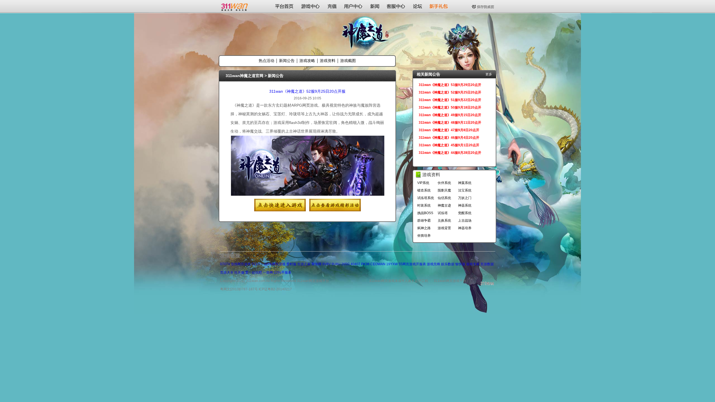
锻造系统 (424, 190)
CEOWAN (377, 264)
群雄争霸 (424, 220)
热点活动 (266, 60)
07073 (225, 264)
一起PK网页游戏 (273, 264)
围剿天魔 (444, 190)
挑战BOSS (425, 213)
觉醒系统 (464, 213)
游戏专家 (473, 264)
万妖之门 (464, 198)
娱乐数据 (447, 264)
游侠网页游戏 (241, 264)
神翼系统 (464, 183)
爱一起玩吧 (253, 272)
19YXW (392, 264)
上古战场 (464, 220)
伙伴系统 (444, 183)
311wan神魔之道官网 (244, 75)
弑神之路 (424, 228)
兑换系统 (444, 220)
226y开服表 (282, 272)
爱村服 (291, 264)
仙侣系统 (444, 198)
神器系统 (464, 205)
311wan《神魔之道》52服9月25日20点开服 (307, 91)
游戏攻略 (307, 60)
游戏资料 (327, 60)
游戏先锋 (433, 264)
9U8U (336, 264)
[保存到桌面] (483, 6)
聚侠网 (316, 264)
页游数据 (487, 264)
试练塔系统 (425, 198)
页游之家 (304, 264)
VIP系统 (423, 183)
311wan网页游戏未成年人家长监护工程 (398, 281)
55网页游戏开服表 (412, 264)
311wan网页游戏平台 (450, 281)
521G (256, 264)
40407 (355, 264)
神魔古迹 (444, 205)
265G (345, 264)
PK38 (365, 264)
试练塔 (443, 213)
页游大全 (226, 272)
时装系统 (424, 205)
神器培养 (464, 228)
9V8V (326, 264)
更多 (488, 74)
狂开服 (239, 272)
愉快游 (460, 264)
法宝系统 (464, 190)
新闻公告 (287, 60)
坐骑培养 (424, 236)
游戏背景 (444, 228)
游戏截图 (348, 60)
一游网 (268, 272)
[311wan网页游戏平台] (235, 6)
